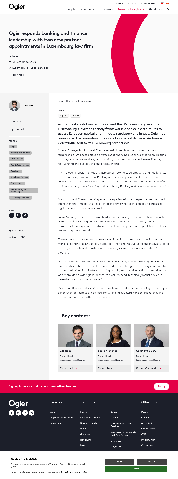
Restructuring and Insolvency (19, 190)
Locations (104, 9)
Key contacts (17, 129)
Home (60, 101)
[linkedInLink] (25, 413)
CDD (143, 434)
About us (154, 9)
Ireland (83, 445)
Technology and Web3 (20, 198)
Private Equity (17, 183)
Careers (119, 4)
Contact (132, 4)
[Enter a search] (168, 9)
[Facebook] (25, 215)
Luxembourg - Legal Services (121, 425)
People (71, 9)
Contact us (147, 445)
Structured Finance (19, 177)
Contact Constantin (146, 368)
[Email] (11, 215)
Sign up (161, 386)
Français (75, 116)
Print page (17, 231)
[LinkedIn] (18, 215)
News (88, 101)
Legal (13, 147)
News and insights (129, 9)
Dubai (83, 429)
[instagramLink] (18, 413)
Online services (148, 4)
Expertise (85, 9)
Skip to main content (23, 2)
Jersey (114, 412)
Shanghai (116, 441)
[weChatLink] (31, 413)
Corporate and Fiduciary (62, 418)
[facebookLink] (11, 413)
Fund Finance (17, 159)
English (63, 116)
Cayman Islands (88, 423)
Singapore (116, 447)
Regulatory (15, 171)
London (114, 418)
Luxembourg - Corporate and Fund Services (123, 434)
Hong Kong (86, 440)
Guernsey (85, 434)
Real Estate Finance (20, 165)
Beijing (83, 412)
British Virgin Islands (90, 418)
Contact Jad (66, 368)
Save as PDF (18, 237)
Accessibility (147, 423)
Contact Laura (105, 368)
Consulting (55, 423)
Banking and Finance (20, 153)
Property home (149, 440)
